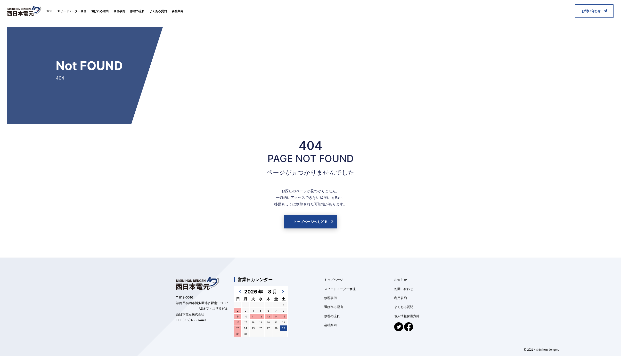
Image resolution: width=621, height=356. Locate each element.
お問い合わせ (593, 11)
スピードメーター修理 (71, 11)
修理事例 (119, 11)
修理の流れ (137, 11)
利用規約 (400, 298)
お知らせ (400, 280)
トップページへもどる (310, 221)
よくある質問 (158, 11)
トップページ (333, 280)
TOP (49, 11)
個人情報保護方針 (406, 316)
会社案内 (177, 11)
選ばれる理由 (100, 11)
